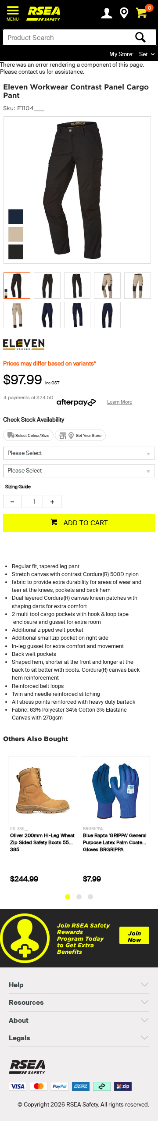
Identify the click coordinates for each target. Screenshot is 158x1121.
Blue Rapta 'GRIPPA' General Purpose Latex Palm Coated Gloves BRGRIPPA (44, 842)
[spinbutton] (32, 501)
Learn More (119, 402)
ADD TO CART (85, 523)
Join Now (134, 936)
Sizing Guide (18, 487)
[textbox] (62, 37)
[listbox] (79, 453)
